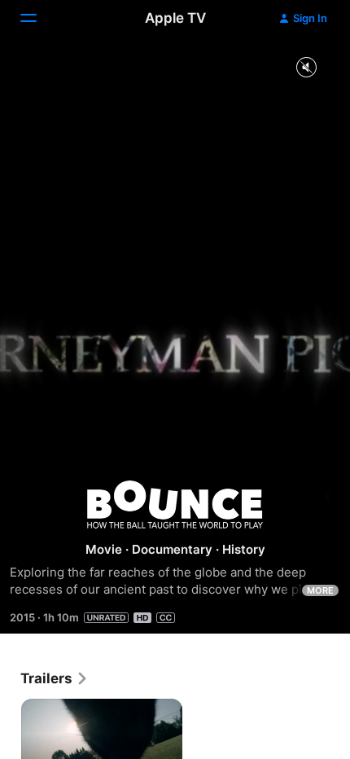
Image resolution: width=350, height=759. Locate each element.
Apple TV (175, 18)
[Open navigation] (38, 18)
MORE (320, 590)
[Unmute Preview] (306, 68)
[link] (54, 678)
